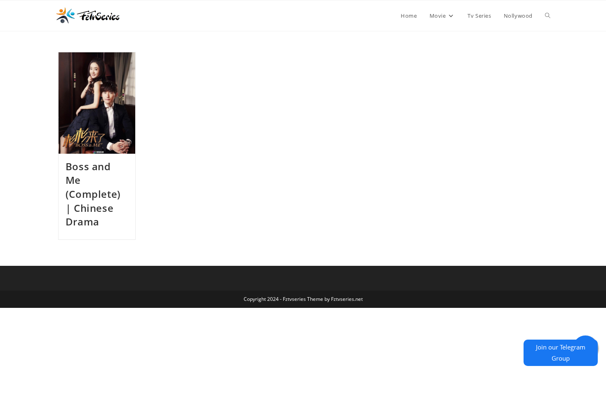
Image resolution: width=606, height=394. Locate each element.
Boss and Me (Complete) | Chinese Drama (93, 193)
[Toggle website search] (548, 15)
